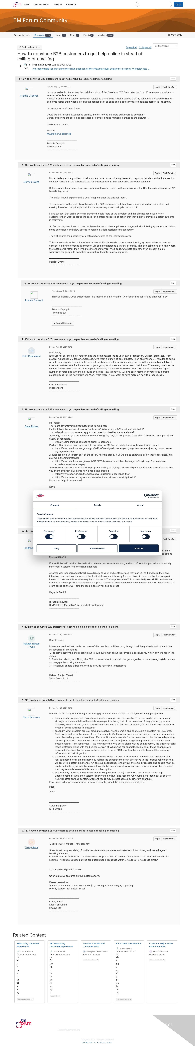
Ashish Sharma (126, 948)
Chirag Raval (31, 847)
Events (88, 35)
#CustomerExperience (59, 133)
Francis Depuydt (29, 95)
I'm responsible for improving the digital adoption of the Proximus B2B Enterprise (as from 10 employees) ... (90, 68)
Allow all (138, 548)
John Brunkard (59, 951)
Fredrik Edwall (31, 547)
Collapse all (145, 47)
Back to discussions (30, 47)
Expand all (131, 47)
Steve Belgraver (31, 717)
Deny (56, 548)
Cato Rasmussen (31, 356)
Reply (157, 87)
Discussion (42, 35)
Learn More (104, 1032)
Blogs (74, 35)
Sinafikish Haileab (160, 951)
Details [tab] (97, 505)
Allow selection (97, 548)
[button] (41, 4)
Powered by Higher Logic (97, 1043)
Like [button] (173, 78)
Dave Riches (31, 426)
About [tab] (140, 505)
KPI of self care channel (128, 943)
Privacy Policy (146, 1035)
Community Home (22, 35)
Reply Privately (169, 87)
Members (105, 35)
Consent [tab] (54, 505)
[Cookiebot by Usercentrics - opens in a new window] (146, 496)
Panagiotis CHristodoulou (97, 951)
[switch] (81, 536)
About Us (144, 1030)
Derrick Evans (31, 181)
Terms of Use (146, 1032)
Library (60, 35)
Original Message (63, 323)
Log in (178, 4)
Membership (104, 1030)
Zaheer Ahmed (26, 951)
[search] (139, 4)
